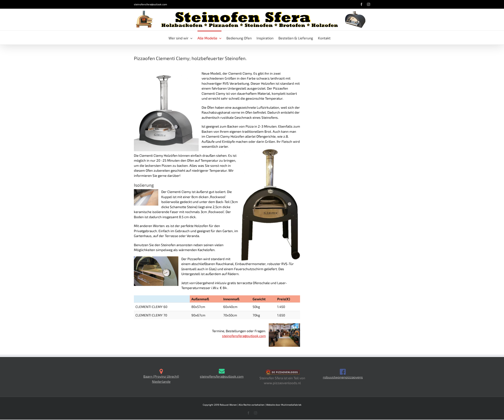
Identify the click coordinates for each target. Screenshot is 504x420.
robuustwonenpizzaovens (343, 377)
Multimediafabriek (291, 404)
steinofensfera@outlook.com (150, 4)
